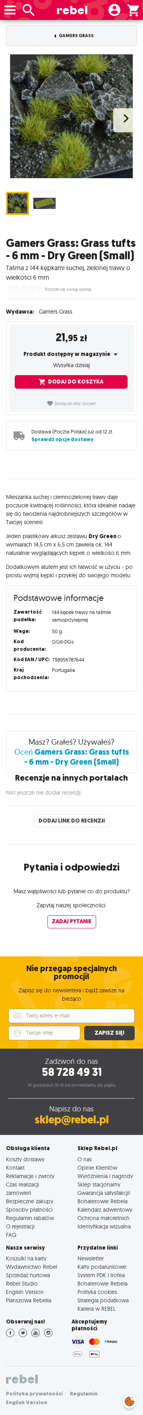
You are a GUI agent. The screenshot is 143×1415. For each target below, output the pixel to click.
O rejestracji (20, 1226)
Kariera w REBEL (96, 1308)
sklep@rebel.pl (72, 1119)
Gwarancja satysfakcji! (103, 1192)
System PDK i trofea (101, 1275)
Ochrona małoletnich (103, 1217)
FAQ (11, 1234)
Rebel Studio (22, 1283)
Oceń (71, 757)
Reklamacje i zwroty (30, 1176)
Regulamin (84, 1393)
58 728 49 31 (72, 1072)
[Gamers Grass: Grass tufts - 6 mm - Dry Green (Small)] (71, 116)
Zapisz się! (109, 1033)
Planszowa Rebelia (28, 1300)
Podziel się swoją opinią (68, 289)
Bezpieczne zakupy (29, 1201)
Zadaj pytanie (71, 921)
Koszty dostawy (25, 1159)
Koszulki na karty (26, 1258)
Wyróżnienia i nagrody (105, 1176)
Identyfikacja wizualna (104, 1226)
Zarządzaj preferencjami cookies (129, 1400)
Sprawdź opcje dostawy (62, 439)
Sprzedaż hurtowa (28, 1275)
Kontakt (15, 1167)
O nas (84, 1159)
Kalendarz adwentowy (104, 1209)
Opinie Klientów (97, 1167)
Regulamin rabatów (30, 1217)
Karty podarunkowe (101, 1266)
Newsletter (90, 1258)
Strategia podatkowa (103, 1300)
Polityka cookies (97, 1291)
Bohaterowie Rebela (102, 1201)
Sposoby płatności (29, 1209)
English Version (25, 1291)
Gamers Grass (76, 36)
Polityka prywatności (34, 1393)
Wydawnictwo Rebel (31, 1266)
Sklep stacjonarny (98, 1184)
